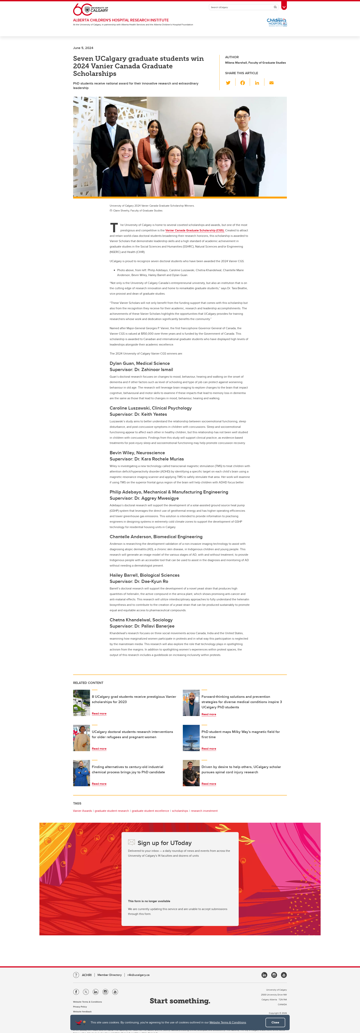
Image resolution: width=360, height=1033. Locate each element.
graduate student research (112, 811)
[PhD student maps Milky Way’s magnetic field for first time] (191, 738)
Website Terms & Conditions (227, 1022)
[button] (230, 82)
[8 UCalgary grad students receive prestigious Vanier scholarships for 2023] (81, 703)
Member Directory (110, 975)
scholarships (180, 811)
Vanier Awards (82, 811)
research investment (204, 811)
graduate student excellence (150, 811)
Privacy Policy (80, 1006)
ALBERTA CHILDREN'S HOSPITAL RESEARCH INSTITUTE (121, 20)
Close (275, 1022)
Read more (99, 713)
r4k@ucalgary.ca (139, 975)
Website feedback (82, 1011)
